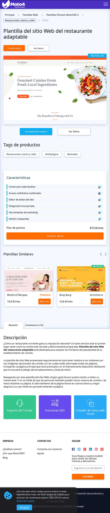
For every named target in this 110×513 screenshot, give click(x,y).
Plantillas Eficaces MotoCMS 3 (62, 14)
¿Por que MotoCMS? (14, 453)
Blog (5, 457)
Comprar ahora (55, 236)
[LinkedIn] (90, 449)
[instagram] (96, 449)
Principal (9, 14)
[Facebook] (73, 449)
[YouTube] (84, 449)
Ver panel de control (36, 131)
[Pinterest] (102, 449)
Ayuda (40, 453)
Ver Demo (39, 48)
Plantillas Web (30, 14)
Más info (44, 301)
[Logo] (11, 4)
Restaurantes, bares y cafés (20, 20)
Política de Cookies (25, 500)
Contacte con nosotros (49, 449)
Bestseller (72, 154)
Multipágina (51, 154)
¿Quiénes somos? (12, 449)
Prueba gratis (14, 48)
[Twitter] (79, 449)
